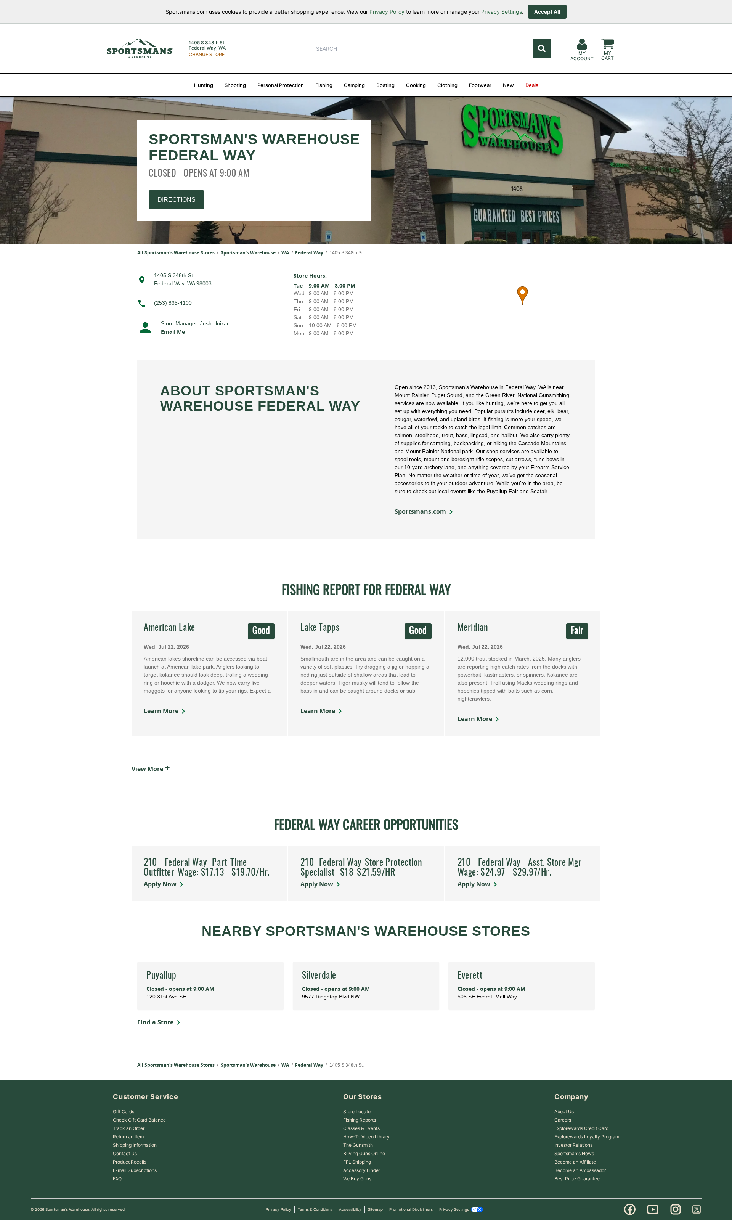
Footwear (480, 85)
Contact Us (125, 1153)
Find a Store (155, 1022)
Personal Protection (280, 85)
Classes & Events (361, 1128)
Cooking (416, 85)
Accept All (547, 11)
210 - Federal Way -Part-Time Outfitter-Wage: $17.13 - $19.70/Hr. (207, 868)
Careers (562, 1120)
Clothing (447, 85)
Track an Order (128, 1128)
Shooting (235, 85)
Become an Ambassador (580, 1170)
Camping (354, 85)
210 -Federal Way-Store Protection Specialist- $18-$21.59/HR (361, 868)
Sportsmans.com (420, 511)
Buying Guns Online (364, 1153)
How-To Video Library (366, 1137)
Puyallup (161, 976)
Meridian (473, 628)
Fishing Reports (359, 1120)
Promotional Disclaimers (411, 1209)
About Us (564, 1111)
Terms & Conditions (315, 1209)
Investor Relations (573, 1145)
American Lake (169, 628)
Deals (531, 85)
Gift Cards (123, 1111)
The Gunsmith (358, 1145)
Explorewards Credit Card (581, 1128)
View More (151, 768)
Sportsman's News (574, 1153)
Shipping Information (135, 1145)
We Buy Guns (357, 1178)
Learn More (161, 711)
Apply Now (160, 884)
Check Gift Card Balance (139, 1120)
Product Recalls (129, 1162)
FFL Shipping (357, 1162)
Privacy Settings (501, 11)
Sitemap (375, 1209)
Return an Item (128, 1137)
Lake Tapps (319, 628)
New (508, 85)
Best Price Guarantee (577, 1178)
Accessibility (350, 1209)
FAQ (117, 1178)
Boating (385, 85)
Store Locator (357, 1111)
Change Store (207, 54)
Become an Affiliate (575, 1162)
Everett (470, 976)
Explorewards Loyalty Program (586, 1137)
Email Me (173, 331)
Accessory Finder (361, 1170)
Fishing (323, 85)
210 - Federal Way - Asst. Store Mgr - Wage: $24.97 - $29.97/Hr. (522, 868)
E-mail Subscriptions (135, 1170)
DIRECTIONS (176, 199)
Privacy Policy (387, 11)
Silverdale (319, 976)
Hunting (203, 85)
